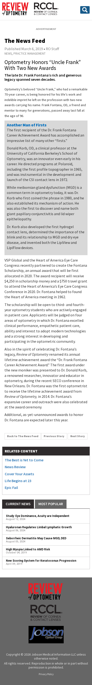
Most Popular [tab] (50, 504)
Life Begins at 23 (18, 480)
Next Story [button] (77, 436)
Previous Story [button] (54, 436)
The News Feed (24, 40)
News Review (15, 466)
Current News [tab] (18, 504)
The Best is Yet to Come (24, 460)
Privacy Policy (46, 674)
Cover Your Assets (19, 473)
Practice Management (29, 54)
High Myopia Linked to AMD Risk (28, 549)
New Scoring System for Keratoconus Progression (41, 560)
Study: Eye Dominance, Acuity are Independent (37, 516)
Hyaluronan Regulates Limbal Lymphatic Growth (39, 527)
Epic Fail (11, 487)
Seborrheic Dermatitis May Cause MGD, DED (36, 538)
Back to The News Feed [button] (22, 436)
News (8, 54)
